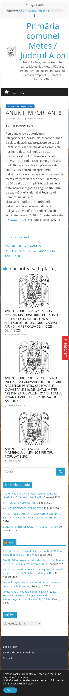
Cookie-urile (10, 646)
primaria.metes (35, 118)
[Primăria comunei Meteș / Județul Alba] (7, 92)
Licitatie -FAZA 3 (18, 237)
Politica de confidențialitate (19, 652)
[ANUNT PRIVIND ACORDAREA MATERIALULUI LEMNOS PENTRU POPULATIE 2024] (34, 414)
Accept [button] (10, 690)
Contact (7, 658)
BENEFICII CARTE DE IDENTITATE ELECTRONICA (30, 526)
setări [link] (29, 683)
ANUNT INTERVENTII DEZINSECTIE (23, 508)
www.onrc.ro (18, 220)
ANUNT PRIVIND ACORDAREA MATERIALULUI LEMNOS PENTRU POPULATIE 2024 (29, 453)
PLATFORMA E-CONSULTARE (19, 502)
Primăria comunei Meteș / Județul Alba (43, 40)
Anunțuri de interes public (20, 106)
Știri (11, 542)
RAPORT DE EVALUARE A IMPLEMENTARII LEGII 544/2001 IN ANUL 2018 (30, 251)
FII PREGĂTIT (65, 348)
